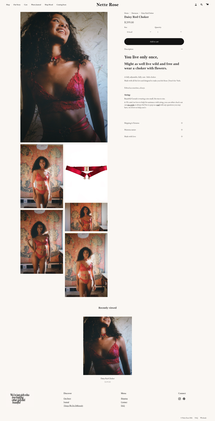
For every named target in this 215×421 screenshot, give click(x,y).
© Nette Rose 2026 (186, 418)
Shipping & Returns (131, 123)
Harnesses (135, 13)
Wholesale (203, 418)
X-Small (129, 32)
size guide (130, 105)
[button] (8, 4)
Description (128, 49)
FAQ (123, 405)
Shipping (124, 398)
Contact (124, 402)
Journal (66, 402)
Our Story (67, 398)
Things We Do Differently (73, 405)
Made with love (130, 136)
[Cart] (207, 4)
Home (126, 13)
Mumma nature (130, 129)
